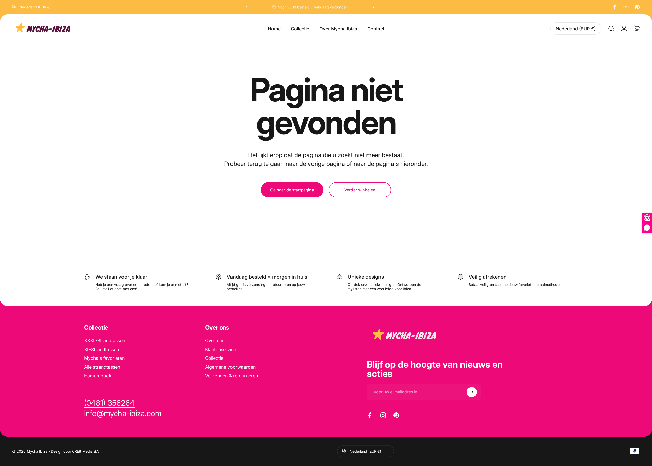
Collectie (214, 358)
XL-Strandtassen (101, 349)
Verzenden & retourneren (231, 375)
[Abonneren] (472, 392)
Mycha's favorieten (104, 358)
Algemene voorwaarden (230, 367)
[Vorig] (247, 7)
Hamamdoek (97, 375)
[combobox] (35, 7)
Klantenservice (220, 349)
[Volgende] (372, 7)
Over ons (214, 340)
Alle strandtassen (102, 367)
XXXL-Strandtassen (104, 340)
